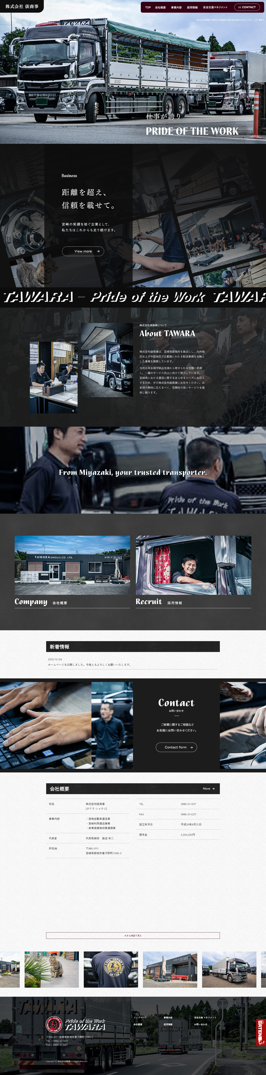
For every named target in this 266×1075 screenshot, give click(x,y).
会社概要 (160, 7)
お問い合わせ (247, 7)
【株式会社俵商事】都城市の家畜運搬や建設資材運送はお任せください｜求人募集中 (229, 19)
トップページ (147, 7)
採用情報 (192, 7)
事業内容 (176, 7)
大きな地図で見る (133, 935)
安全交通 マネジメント (217, 7)
